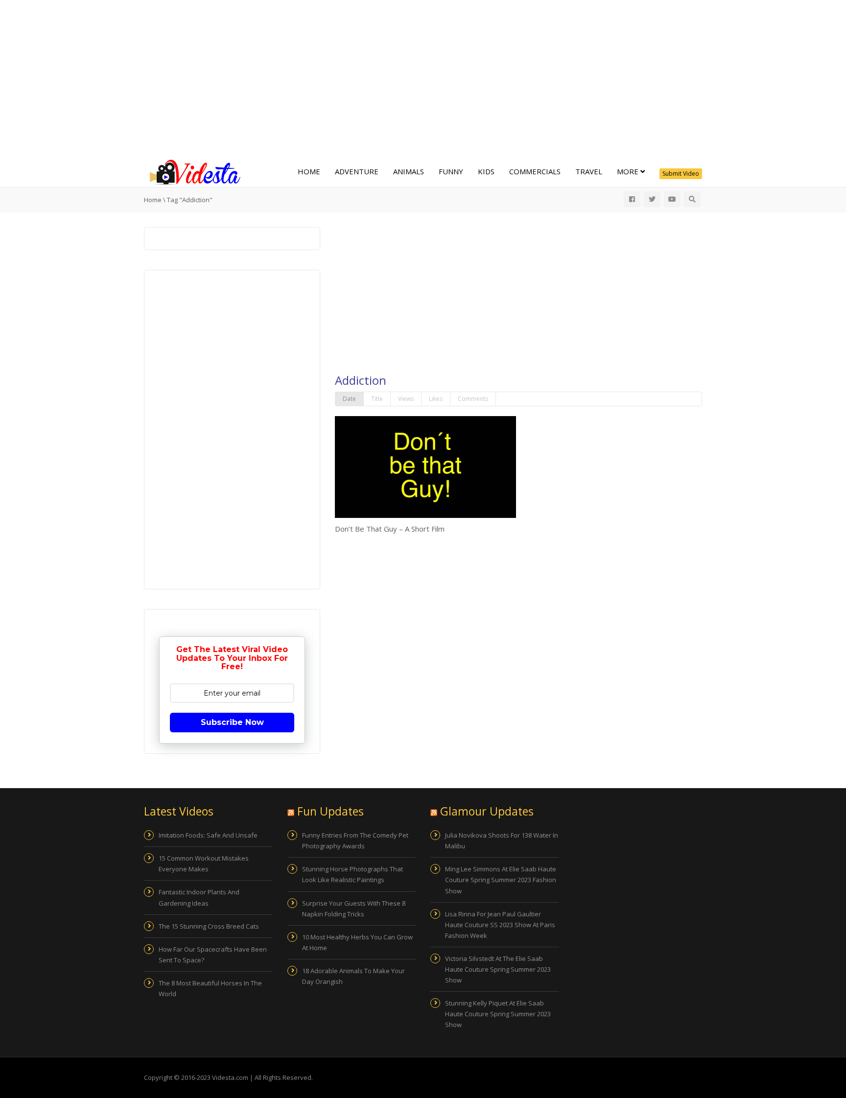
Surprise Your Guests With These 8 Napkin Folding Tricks (353, 908)
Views (406, 399)
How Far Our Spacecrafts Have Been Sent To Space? (213, 954)
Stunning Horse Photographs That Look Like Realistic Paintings (352, 874)
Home (309, 171)
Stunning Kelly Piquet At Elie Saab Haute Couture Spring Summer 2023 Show (498, 1014)
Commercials (535, 171)
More (628, 171)
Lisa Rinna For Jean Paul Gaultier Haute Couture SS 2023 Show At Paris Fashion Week (500, 925)
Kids (486, 171)
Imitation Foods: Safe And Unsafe (208, 835)
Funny (451, 171)
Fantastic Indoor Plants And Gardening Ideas (199, 897)
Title (377, 399)
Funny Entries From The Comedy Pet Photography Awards (355, 840)
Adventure (356, 171)
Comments (473, 399)
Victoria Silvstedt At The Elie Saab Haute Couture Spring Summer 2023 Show (498, 969)
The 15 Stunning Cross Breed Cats (209, 926)
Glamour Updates (487, 811)
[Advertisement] (423, 78)
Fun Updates (330, 811)
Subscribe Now (232, 722)
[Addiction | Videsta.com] (193, 171)
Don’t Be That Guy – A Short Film (390, 529)
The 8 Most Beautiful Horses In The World (210, 988)
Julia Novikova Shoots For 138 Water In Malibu (501, 840)
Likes (436, 399)
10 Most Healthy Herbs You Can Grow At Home (357, 942)
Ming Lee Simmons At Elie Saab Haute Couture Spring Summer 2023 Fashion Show (500, 879)
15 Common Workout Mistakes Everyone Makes (204, 863)
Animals (408, 171)
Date (349, 399)
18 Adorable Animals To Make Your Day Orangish (353, 976)
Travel (588, 171)
